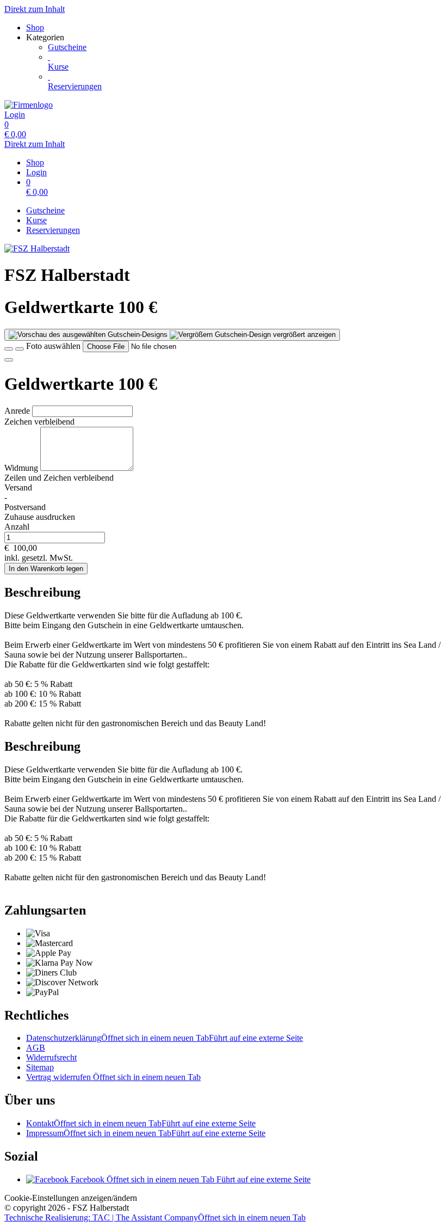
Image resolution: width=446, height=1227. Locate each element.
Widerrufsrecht (51, 1057)
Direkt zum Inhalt (34, 9)
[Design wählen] (19, 349)
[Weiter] (8, 359)
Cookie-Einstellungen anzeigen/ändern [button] (70, 1198)
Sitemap (40, 1067)
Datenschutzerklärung (164, 1037)
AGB (35, 1047)
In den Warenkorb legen (46, 569)
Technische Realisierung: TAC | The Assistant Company (155, 1217)
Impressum (145, 1133)
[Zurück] (8, 349)
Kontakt (141, 1123)
